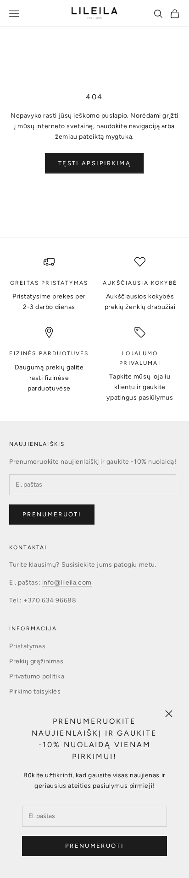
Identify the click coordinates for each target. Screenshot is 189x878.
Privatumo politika (36, 676)
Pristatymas (27, 646)
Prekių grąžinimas (36, 661)
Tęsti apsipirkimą (94, 163)
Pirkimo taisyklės (35, 691)
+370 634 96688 (49, 600)
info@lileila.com (67, 582)
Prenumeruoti (94, 845)
